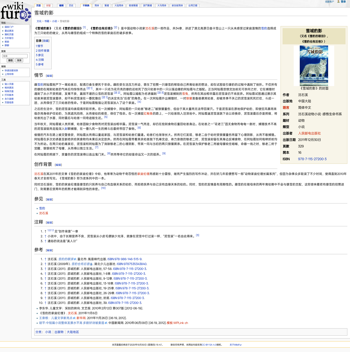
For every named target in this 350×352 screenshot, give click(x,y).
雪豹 (264, 28)
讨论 (48, 5)
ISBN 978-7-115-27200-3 (129, 269)
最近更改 (9, 30)
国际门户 (9, 27)
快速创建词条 (11, 70)
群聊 (7, 45)
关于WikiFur (236, 344)
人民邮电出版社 (309, 133)
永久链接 (9, 98)
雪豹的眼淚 (65, 259)
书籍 (46, 21)
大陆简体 (118, 5)
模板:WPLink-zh (177, 323)
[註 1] (89, 88)
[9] (164, 153)
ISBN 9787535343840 (131, 264)
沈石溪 (149, 28)
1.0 (49, 230)
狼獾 (189, 98)
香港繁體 (133, 5)
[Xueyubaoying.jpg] (314, 65)
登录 (343, 1)
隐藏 (45, 40)
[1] (84, 27)
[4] (139, 101)
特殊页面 (9, 91)
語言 (286, 108)
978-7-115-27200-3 (312, 159)
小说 (54, 21)
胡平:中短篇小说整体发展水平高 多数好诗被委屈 (71, 323)
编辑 (49, 75)
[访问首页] (15, 11)
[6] (139, 127)
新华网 (81, 318)
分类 (38, 332)
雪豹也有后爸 (80, 264)
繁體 (107, 5)
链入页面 (9, 84)
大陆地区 (73, 332)
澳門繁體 (147, 5)
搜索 (3, 51)
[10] (103, 187)
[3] (197, 235)
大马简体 (161, 5)
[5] (106, 116)
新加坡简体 (177, 5)
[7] (96, 147)
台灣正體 (192, 5)
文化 (39, 21)
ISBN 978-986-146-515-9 (125, 259)
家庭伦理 (143, 174)
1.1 (52, 230)
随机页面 (9, 34)
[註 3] (160, 92)
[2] (115, 27)
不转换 (86, 5)
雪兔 (185, 94)
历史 (71, 5)
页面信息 (9, 102)
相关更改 (9, 87)
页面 (38, 5)
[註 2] (117, 92)
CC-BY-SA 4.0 (209, 344)
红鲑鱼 (148, 113)
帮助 (7, 41)
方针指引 (9, 38)
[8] (109, 153)
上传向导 (9, 74)
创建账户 (329, 1)
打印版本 (9, 95)
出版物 (59, 332)
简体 (97, 5)
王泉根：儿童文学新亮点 (56, 318)
